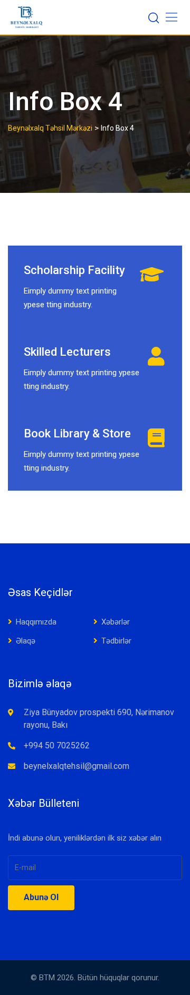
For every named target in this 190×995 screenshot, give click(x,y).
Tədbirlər (116, 641)
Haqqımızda (36, 622)
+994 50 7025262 (57, 745)
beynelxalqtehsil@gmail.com (76, 766)
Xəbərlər (115, 622)
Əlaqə (25, 641)
